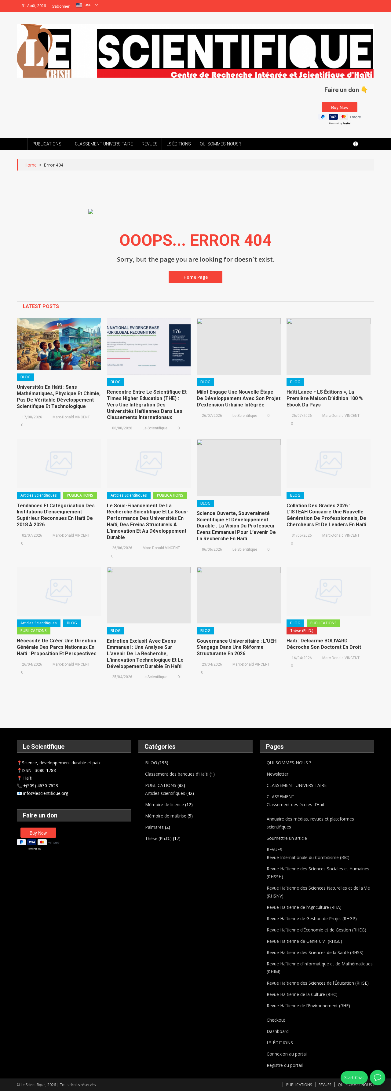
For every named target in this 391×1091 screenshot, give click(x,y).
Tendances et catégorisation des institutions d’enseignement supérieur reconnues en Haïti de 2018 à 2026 (56, 515)
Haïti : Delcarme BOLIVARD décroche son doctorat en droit (324, 644)
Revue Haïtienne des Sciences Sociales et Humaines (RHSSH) (318, 873)
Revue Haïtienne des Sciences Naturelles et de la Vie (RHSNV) (318, 892)
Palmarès (154, 827)
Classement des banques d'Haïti (176, 774)
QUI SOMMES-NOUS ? (220, 143)
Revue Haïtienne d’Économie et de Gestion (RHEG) (316, 930)
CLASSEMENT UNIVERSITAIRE (104, 143)
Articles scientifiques (38, 495)
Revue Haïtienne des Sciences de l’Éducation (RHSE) (318, 983)
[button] (87, 5)
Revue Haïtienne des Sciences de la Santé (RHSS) (315, 952)
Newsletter (277, 774)
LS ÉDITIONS (178, 143)
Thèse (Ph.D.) (301, 630)
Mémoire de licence (164, 804)
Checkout (276, 1020)
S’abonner (61, 6)
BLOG (25, 377)
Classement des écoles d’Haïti (296, 804)
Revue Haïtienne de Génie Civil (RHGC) (304, 941)
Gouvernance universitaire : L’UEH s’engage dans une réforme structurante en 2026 (236, 647)
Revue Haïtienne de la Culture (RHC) (302, 994)
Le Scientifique (155, 428)
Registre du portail (285, 1065)
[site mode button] (359, 144)
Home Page (196, 277)
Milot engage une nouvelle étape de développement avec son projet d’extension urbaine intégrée (238, 398)
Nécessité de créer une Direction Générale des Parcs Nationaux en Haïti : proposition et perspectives (57, 647)
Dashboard (278, 1031)
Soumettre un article (287, 838)
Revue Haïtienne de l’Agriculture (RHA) (304, 907)
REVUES (150, 143)
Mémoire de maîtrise (165, 816)
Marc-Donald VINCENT (71, 417)
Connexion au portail (287, 1054)
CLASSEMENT (280, 796)
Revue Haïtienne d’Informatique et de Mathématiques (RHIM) (320, 968)
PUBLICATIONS (46, 143)
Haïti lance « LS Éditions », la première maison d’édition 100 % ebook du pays (325, 398)
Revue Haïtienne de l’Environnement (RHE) (308, 1005)
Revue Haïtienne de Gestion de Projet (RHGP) (312, 918)
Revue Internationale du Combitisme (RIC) (308, 857)
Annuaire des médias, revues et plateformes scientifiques (310, 823)
